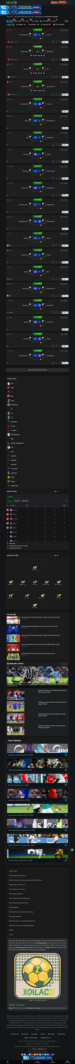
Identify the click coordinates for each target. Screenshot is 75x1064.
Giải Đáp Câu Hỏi (45, 1038)
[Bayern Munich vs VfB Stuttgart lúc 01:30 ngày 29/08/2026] (37, 53)
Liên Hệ (43, 1034)
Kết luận (11, 930)
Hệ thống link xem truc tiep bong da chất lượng (21, 912)
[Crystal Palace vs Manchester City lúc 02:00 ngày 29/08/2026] (37, 88)
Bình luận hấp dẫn (13, 907)
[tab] (10, 21)
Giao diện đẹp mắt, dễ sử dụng (17, 889)
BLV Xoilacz (34, 24)
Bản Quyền (51, 1034)
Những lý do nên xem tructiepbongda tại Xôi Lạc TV (22, 921)
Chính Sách (34, 1034)
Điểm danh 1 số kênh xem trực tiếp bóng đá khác (21, 925)
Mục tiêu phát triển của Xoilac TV (17, 875)
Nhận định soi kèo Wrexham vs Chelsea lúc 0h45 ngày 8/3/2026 (52, 703)
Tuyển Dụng (61, 1034)
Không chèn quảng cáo (15, 916)
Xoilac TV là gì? (13, 871)
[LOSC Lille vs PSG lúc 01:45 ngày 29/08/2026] (37, 71)
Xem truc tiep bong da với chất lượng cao (19, 898)
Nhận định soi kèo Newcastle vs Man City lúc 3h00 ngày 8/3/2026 (29, 682)
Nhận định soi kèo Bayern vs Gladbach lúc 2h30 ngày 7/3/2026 (51, 714)
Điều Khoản (24, 1034)
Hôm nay (46, 24)
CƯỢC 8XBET (62, 2)
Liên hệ (11, 934)
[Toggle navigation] (68, 3)
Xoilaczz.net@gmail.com (39, 1049)
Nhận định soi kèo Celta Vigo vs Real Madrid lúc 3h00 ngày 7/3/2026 (51, 726)
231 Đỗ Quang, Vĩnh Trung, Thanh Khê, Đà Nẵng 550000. (40, 1041)
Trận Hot (21, 24)
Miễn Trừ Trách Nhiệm (31, 1038)
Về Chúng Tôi (14, 1034)
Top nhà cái (54, 3)
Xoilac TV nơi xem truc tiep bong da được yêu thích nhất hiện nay (25, 880)
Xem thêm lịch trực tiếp (36, 370)
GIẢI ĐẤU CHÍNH (11, 378)
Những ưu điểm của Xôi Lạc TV (17, 884)
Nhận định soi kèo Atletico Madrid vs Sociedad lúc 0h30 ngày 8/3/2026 (52, 691)
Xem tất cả (64, 664)
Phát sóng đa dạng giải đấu (16, 893)
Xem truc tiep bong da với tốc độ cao (18, 903)
